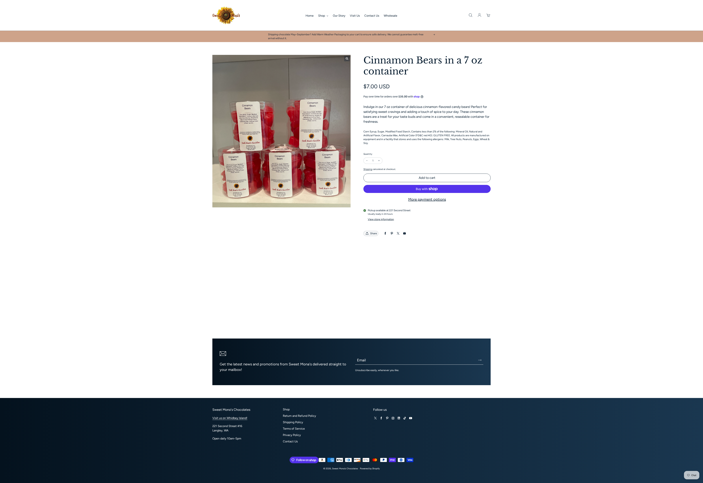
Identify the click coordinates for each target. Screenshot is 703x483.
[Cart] (488, 15)
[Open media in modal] (347, 58)
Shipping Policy (293, 422)
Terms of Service (294, 428)
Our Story (339, 15)
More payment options (427, 199)
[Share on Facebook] (385, 233)
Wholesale (390, 15)
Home (310, 15)
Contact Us (371, 15)
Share (373, 233)
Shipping (367, 169)
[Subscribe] (479, 360)
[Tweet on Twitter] (398, 233)
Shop (322, 15)
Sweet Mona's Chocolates (345, 468)
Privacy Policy (292, 435)
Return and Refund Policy (299, 416)
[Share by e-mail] (404, 233)
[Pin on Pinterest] (391, 233)
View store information (381, 219)
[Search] (470, 15)
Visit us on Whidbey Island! (229, 418)
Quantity (367, 154)
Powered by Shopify (370, 468)
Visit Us (355, 15)
